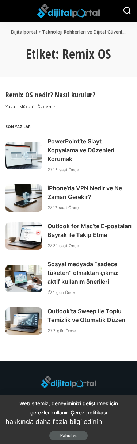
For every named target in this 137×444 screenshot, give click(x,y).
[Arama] (127, 11)
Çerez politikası (89, 412)
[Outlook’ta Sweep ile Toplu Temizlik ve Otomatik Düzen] (23, 321)
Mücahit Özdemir (37, 106)
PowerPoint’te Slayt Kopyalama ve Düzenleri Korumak (80, 150)
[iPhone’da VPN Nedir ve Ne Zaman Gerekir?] (23, 198)
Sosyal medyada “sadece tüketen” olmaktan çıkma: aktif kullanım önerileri (83, 272)
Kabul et (68, 435)
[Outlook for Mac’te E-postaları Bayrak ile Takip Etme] (23, 236)
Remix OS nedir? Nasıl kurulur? (50, 95)
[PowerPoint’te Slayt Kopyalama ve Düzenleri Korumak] (23, 155)
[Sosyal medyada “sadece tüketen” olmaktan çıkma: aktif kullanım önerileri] (23, 278)
